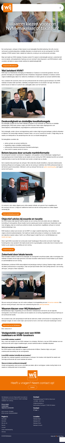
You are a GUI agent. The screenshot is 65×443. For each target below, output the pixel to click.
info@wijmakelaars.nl (38, 403)
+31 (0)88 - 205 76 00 (38, 401)
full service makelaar (53, 302)
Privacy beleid (5, 404)
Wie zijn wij (4, 423)
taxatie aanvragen (6, 237)
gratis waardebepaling (50, 167)
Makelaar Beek (37, 418)
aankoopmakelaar (44, 304)
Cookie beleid (5, 406)
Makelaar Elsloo (37, 423)
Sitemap (4, 431)
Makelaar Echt (36, 421)
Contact (32, 387)
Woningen (4, 418)
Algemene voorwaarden (8, 407)
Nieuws (3, 425)
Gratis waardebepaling (7, 429)
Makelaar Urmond (37, 425)
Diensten (4, 421)
